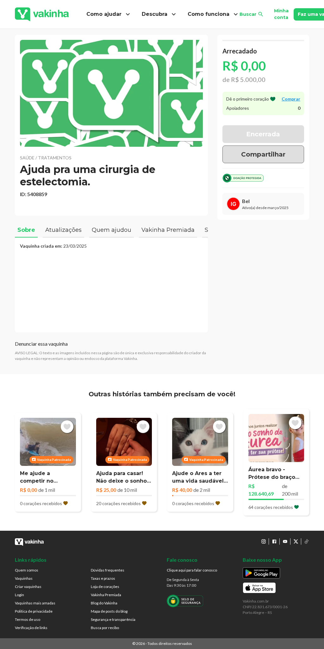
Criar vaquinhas (28, 586)
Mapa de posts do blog (109, 611)
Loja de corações (105, 586)
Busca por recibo (105, 627)
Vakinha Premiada (106, 594)
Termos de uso (27, 619)
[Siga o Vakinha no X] (295, 541)
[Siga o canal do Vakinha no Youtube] (285, 541)
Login (19, 594)
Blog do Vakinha (104, 603)
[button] (111, 93)
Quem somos (26, 570)
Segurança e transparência (113, 619)
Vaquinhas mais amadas (35, 603)
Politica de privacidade (34, 611)
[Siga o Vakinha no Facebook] (274, 541)
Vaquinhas (24, 578)
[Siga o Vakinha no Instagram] (263, 541)
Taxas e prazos (103, 578)
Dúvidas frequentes (107, 570)
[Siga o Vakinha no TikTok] (306, 541)
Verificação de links (31, 627)
